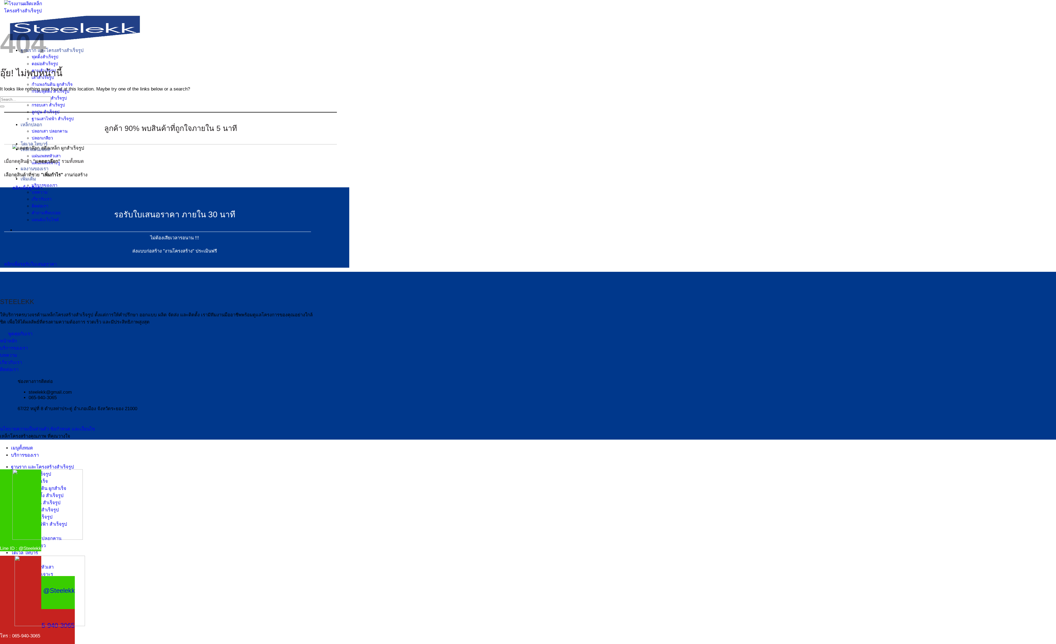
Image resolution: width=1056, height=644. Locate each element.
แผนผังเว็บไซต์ (45, 219)
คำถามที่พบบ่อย (46, 212)
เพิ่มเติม (28, 179)
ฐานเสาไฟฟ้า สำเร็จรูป (53, 118)
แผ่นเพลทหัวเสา (46, 156)
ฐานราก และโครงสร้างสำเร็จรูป (52, 50)
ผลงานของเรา (34, 168)
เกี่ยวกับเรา (42, 199)
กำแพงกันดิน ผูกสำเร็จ (52, 84)
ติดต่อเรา (40, 206)
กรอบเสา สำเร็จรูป (48, 105)
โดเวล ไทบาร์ (34, 144)
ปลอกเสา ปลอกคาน (50, 131)
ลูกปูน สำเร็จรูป (45, 111)
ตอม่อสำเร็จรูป (45, 63)
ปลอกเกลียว (42, 138)
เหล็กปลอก (31, 124)
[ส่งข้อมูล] (2, 106)
